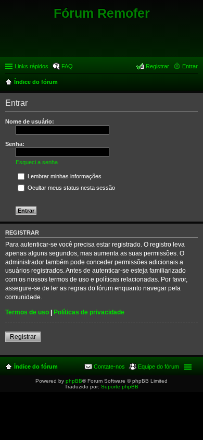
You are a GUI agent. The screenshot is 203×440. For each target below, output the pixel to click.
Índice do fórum (36, 366)
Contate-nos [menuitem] (109, 366)
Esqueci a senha (37, 162)
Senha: (14, 144)
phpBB (74, 381)
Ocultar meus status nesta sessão (70, 188)
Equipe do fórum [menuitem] (158, 366)
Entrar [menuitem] (190, 66)
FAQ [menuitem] (67, 66)
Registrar (23, 336)
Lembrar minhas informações (64, 176)
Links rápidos (31, 66)
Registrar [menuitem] (157, 66)
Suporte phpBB (119, 386)
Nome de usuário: (29, 121)
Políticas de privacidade (89, 312)
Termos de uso (27, 312)
